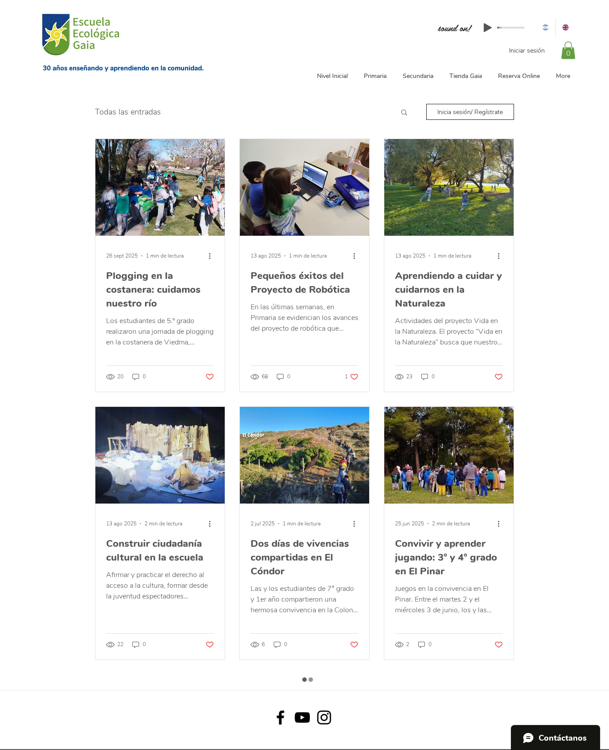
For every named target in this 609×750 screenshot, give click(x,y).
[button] (568, 50)
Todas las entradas (128, 112)
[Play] (488, 27)
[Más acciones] (212, 255)
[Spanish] (545, 27)
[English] (566, 27)
